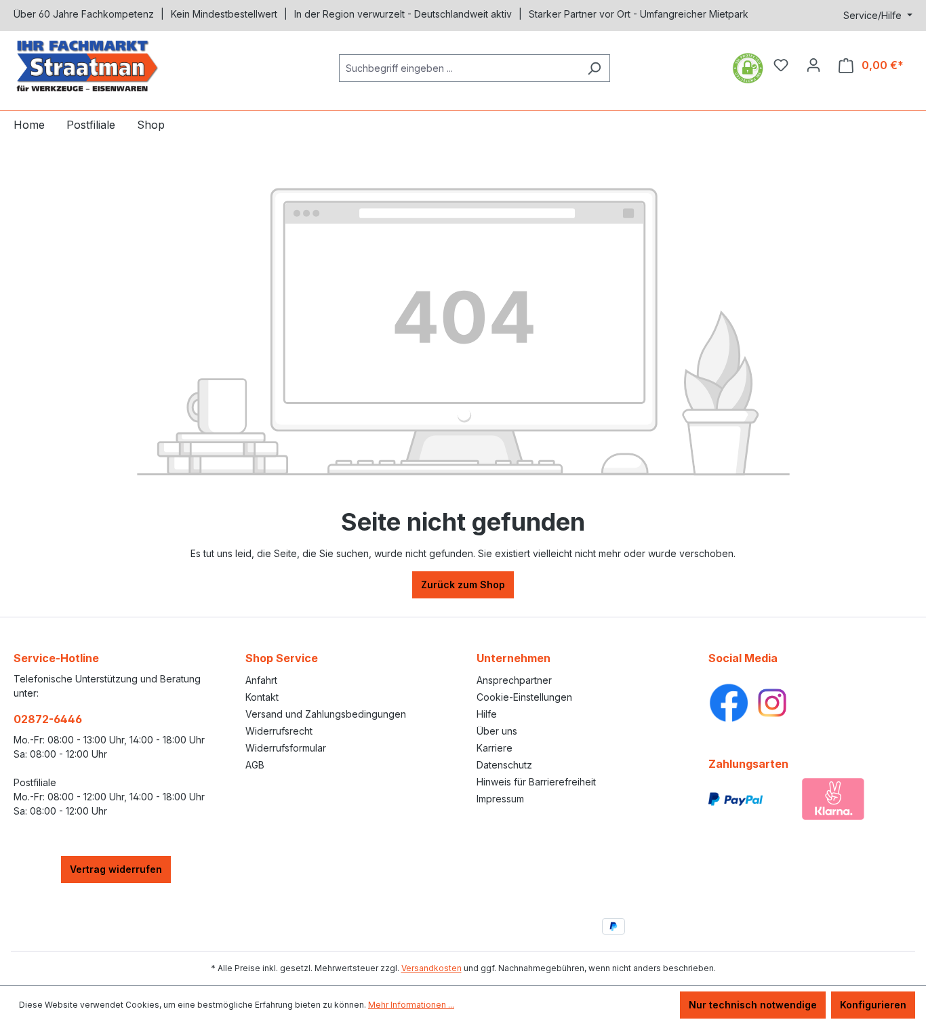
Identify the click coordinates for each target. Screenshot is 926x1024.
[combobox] (459, 68)
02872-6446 (48, 719)
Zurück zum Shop (463, 584)
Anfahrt (261, 680)
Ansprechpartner (514, 680)
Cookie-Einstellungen (524, 697)
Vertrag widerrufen (116, 869)
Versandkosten (431, 968)
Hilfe (487, 714)
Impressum (500, 798)
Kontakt (262, 697)
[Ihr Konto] (813, 65)
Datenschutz (504, 765)
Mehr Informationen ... (411, 1005)
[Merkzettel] (781, 65)
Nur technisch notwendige (753, 1004)
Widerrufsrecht (279, 731)
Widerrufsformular (285, 748)
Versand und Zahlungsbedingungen (325, 714)
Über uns (497, 731)
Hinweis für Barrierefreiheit (536, 781)
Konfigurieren (873, 1004)
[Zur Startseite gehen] (115, 65)
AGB (254, 765)
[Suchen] (594, 68)
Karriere (494, 748)
